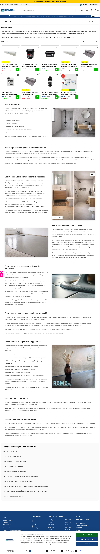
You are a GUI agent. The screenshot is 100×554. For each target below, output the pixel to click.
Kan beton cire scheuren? (13, 466)
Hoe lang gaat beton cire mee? (15, 471)
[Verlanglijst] (18, 47)
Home (3, 22)
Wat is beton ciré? (10, 451)
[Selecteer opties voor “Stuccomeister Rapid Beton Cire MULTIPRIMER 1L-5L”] (57, 97)
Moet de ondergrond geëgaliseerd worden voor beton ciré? (26, 491)
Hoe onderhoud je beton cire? (15, 461)
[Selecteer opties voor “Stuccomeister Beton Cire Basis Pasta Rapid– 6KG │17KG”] (37, 69)
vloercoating (86, 247)
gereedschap (31, 387)
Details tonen (84, 551)
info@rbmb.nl (26, 4)
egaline (31, 348)
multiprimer (9, 363)
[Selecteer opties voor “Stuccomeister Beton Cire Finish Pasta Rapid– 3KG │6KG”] (57, 69)
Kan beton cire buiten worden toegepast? (19, 481)
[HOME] (10, 16)
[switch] (46, 551)
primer (12, 195)
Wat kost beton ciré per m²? (14, 496)
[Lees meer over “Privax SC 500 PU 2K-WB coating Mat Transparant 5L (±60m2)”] (76, 97)
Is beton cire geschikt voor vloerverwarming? (21, 476)
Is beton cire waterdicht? (13, 456)
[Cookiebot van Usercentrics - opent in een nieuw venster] (10, 551)
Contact (87, 16)
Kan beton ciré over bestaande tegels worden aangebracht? (26, 486)
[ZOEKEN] (73, 10)
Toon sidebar (7, 41)
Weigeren (87, 544)
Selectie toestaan (87, 539)
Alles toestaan (87, 534)
